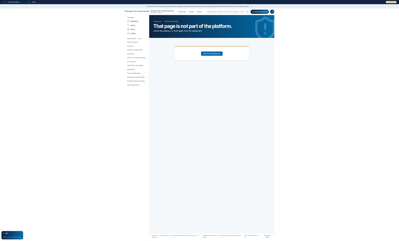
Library (191, 12)
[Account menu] (272, 12)
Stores (199, 12)
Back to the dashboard (212, 53)
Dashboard (182, 12)
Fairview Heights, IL (14, 2)
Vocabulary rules (267, 236)
